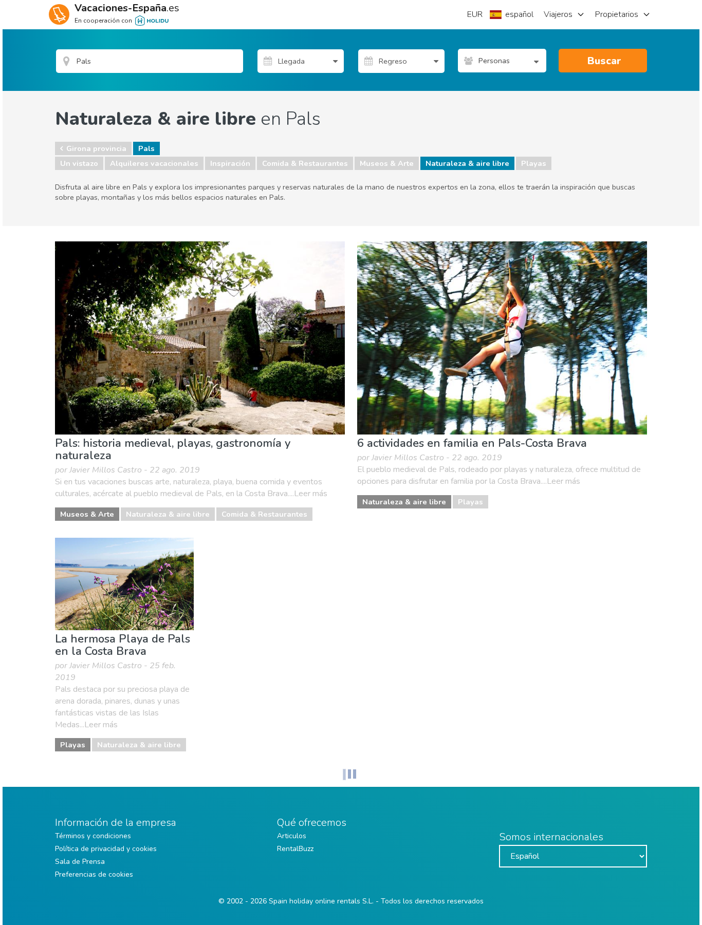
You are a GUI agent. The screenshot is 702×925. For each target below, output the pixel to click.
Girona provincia (96, 148)
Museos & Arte (387, 163)
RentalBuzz (295, 849)
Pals (146, 148)
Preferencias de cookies (94, 874)
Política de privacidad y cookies (106, 849)
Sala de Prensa (80, 861)
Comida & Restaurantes (305, 163)
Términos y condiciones (93, 836)
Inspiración (230, 163)
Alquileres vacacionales (154, 163)
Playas (533, 163)
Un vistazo (79, 163)
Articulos (291, 836)
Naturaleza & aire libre (467, 163)
